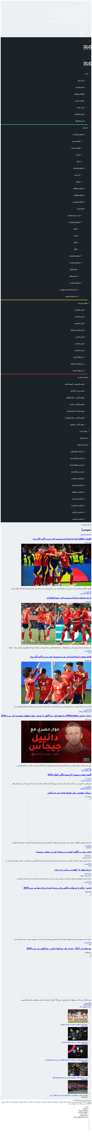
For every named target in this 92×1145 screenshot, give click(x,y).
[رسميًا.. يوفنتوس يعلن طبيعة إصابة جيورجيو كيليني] (59, 839)
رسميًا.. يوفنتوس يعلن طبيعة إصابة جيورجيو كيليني (69, 792)
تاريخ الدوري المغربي (78, 519)
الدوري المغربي (79, 337)
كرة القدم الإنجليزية (78, 134)
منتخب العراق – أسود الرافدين (75, 411)
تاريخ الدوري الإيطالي (78, 492)
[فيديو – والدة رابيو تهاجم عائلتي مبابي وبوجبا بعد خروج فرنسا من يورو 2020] (56, 936)
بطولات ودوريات (83, 303)
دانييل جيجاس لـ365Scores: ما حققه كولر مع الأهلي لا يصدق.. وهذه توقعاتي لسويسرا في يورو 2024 (46, 715)
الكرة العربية (80, 208)
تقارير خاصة (80, 107)
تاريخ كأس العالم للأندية (77, 451)
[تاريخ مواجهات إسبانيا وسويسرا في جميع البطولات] (56, 644)
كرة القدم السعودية (74, 222)
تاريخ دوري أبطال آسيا (77, 471)
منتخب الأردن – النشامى (77, 424)
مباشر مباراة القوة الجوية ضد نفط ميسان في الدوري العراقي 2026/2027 (66, 22)
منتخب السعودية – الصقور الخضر (74, 384)
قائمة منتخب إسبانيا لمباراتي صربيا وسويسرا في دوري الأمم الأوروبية (60, 656)
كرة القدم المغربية (75, 283)
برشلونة (78, 181)
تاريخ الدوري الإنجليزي (77, 478)
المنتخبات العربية (83, 377)
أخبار (86, 73)
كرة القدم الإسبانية (78, 168)
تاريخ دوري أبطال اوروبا (77, 458)
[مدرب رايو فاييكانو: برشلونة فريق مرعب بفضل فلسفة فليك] (78, 1075)
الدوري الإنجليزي (79, 310)
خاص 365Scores (79, 114)
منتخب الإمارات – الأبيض (77, 404)
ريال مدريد (77, 175)
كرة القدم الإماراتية (74, 256)
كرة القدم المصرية (75, 262)
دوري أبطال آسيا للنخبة (77, 364)
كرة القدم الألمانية (78, 195)
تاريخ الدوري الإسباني (78, 485)
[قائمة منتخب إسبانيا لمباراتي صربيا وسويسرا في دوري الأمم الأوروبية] (56, 703)
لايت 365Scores (79, 121)
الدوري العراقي (79, 343)
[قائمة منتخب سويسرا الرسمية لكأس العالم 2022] (86, 780)
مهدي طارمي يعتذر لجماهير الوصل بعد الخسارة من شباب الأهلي (69, 16)
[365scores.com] (87, 49)
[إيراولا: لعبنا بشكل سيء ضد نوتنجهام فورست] (78, 1040)
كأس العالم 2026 (86, 770)
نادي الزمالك (73, 276)
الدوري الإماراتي (79, 350)
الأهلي (75, 249)
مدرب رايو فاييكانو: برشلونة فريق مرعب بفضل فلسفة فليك (70, 11)
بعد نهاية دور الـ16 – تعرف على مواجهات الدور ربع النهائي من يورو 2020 (59, 948)
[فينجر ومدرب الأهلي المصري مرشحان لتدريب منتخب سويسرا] (86, 857)
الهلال (75, 242)
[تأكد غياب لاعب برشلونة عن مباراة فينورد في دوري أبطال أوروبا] (78, 1093)
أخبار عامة (81, 80)
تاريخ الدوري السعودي (77, 505)
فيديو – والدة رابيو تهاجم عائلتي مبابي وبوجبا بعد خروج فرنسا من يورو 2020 (57, 887)
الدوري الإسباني (79, 316)
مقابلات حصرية (79, 100)
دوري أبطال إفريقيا (78, 370)
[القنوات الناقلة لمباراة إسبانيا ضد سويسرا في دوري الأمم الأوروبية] (56, 585)
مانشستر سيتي (76, 141)
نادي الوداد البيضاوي (71, 296)
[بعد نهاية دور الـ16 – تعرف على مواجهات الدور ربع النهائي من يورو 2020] (56, 997)
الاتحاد (75, 229)
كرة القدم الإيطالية (78, 188)
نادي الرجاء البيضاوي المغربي (68, 289)
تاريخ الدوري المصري (78, 498)
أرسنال (78, 161)
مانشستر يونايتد (75, 148)
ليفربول (78, 154)
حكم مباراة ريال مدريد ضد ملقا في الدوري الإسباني (73, 15)
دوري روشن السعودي (74, 215)
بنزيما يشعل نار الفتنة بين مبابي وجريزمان (72, 869)
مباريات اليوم (84, 438)
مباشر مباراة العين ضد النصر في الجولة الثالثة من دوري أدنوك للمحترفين (66, 10)
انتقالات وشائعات (79, 94)
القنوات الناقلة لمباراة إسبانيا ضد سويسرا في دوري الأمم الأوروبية (62, 538)
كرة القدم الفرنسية (78, 202)
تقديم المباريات (79, 87)
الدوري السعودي (79, 323)
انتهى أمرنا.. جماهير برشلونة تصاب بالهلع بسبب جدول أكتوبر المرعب (68, 20)
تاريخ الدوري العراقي (78, 512)
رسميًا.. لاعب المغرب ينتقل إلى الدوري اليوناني (74, 6)
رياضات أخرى (84, 431)
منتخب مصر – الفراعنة (77, 391)
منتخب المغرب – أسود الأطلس (75, 397)
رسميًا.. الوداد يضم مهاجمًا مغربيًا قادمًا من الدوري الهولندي (70, 18)
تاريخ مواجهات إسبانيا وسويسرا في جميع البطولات (69, 597)
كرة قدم (85, 127)
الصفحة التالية (87, 1005)
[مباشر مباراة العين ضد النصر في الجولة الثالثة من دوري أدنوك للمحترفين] (78, 1058)
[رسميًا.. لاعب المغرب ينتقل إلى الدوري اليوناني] (78, 1022)
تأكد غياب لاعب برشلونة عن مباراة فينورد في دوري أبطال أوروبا (69, 13)
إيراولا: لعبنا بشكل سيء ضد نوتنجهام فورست (74, 8)
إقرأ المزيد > (87, 592)
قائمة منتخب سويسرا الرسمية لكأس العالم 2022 (69, 774)
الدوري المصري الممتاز (77, 330)
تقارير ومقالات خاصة (85, 711)
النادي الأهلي (73, 269)
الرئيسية (88, 524)
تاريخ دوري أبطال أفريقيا (77, 465)
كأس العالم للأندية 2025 (81, 1117)
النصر (75, 235)
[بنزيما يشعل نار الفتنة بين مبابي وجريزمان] (85, 875)
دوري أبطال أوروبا (78, 357)
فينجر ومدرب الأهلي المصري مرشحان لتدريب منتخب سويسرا (63, 851)
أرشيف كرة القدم (82, 444)
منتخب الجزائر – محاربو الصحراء (74, 418)
